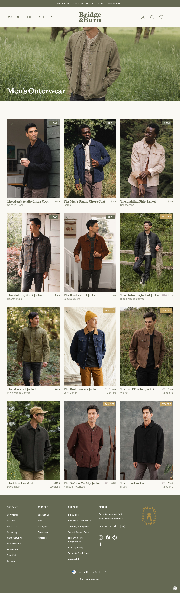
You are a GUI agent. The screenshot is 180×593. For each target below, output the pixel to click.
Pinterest (42, 537)
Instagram (43, 526)
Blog (40, 520)
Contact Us (43, 514)
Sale (41, 17)
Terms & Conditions (78, 553)
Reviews (11, 520)
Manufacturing (14, 537)
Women (13, 17)
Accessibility (75, 559)
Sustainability (14, 543)
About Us (12, 526)
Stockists (12, 555)
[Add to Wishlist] (11, 123)
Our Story (12, 532)
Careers (11, 560)
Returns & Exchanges (79, 520)
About (55, 17)
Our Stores (12, 514)
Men (28, 17)
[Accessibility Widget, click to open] (175, 588)
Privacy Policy (75, 547)
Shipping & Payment (79, 526)
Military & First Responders (76, 539)
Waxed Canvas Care (78, 532)
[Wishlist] (161, 17)
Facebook (43, 532)
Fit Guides (73, 514)
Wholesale (12, 549)
